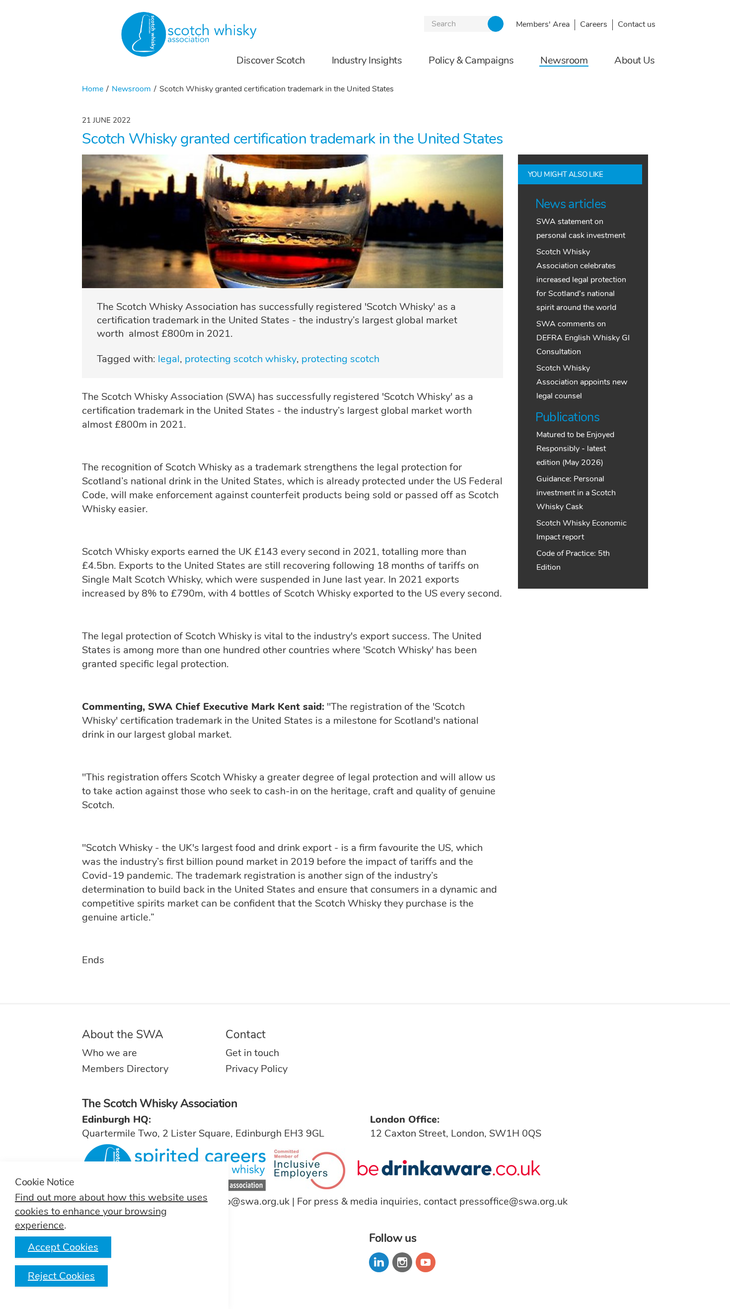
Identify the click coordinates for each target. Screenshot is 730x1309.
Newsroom (563, 61)
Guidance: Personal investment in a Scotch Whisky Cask (576, 492)
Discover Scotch (270, 61)
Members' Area (543, 24)
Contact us (637, 24)
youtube (426, 1262)
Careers (593, 24)
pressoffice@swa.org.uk (513, 1201)
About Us (634, 61)
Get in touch (252, 1053)
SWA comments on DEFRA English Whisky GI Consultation (583, 337)
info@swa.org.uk (252, 1201)
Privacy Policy (256, 1069)
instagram (402, 1262)
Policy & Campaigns (471, 61)
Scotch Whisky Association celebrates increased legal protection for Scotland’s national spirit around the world (581, 279)
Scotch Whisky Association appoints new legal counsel (581, 382)
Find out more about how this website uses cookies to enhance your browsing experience (111, 1211)
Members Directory (125, 1069)
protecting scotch (340, 359)
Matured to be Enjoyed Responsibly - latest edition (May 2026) (575, 448)
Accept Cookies (63, 1247)
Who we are (109, 1053)
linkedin (379, 1262)
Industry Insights (367, 61)
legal (169, 359)
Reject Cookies (61, 1276)
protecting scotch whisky (240, 359)
